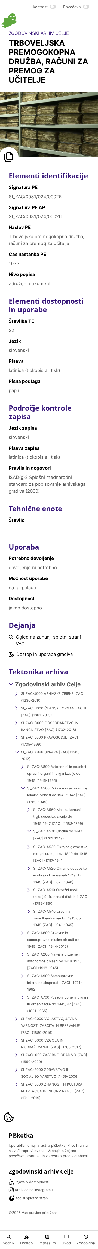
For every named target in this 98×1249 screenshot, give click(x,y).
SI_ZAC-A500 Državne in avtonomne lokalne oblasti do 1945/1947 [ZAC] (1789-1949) (57, 795)
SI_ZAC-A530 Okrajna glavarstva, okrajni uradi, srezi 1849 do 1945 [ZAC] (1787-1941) (60, 854)
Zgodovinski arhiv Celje (48, 684)
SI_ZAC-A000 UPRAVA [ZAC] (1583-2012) (51, 755)
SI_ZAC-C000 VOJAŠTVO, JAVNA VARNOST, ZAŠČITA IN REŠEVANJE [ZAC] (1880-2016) (50, 1025)
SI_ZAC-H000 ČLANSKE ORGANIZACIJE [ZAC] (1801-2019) (54, 711)
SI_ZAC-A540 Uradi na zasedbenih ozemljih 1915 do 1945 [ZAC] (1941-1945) (57, 918)
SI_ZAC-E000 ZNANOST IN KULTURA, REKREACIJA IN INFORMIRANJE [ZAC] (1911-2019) (52, 1091)
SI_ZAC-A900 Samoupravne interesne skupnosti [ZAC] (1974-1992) (54, 982)
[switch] (44, 7)
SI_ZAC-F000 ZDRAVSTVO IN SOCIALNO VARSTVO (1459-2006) (50, 1073)
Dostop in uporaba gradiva (44, 654)
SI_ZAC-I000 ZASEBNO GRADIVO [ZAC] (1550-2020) (54, 1058)
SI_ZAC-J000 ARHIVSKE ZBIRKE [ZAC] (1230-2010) (52, 697)
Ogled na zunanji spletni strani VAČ (48, 640)
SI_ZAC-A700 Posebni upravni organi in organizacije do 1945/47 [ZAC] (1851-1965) (57, 1004)
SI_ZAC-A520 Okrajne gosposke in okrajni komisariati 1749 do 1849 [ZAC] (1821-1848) (60, 875)
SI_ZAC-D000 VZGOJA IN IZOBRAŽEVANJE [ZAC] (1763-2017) (51, 1043)
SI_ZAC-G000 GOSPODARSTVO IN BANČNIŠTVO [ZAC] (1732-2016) (49, 726)
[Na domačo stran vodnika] (25, 20)
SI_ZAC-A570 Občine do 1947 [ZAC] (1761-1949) (57, 834)
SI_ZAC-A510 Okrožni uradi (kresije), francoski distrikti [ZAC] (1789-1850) (60, 897)
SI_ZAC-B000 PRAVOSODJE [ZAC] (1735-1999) (49, 740)
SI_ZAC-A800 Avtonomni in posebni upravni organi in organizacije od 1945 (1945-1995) (56, 773)
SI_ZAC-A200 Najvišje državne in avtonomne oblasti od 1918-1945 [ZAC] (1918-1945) (54, 961)
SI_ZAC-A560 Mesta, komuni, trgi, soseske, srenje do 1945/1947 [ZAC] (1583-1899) (58, 816)
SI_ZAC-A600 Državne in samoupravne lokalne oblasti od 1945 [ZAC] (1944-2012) (53, 940)
